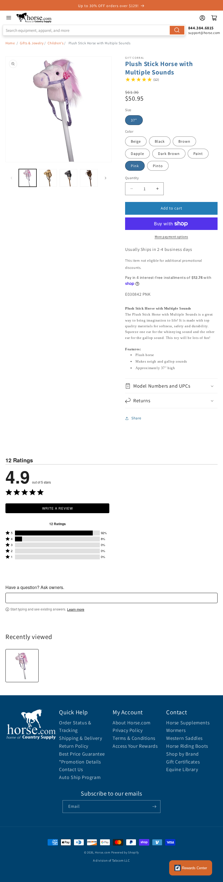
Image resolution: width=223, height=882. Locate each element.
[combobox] (94, 30)
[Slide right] (106, 178)
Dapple (137, 153)
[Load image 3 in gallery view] (68, 178)
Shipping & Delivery (80, 738)
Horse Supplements (187, 722)
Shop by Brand (182, 754)
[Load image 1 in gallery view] (27, 178)
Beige (136, 141)
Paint (198, 153)
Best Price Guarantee (82, 754)
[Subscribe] (154, 806)
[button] (171, 386)
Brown (184, 141)
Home (10, 43)
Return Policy (73, 746)
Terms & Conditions (134, 738)
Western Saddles (184, 738)
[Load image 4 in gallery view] (89, 178)
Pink (135, 165)
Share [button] (136, 418)
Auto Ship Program (80, 777)
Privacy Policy (128, 730)
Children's (55, 43)
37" (134, 120)
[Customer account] (202, 17)
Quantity (132, 178)
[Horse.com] (34, 17)
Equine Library (182, 769)
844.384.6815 (201, 27)
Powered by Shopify (125, 852)
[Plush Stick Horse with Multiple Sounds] (22, 665)
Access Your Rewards (135, 746)
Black (160, 141)
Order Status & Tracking (75, 726)
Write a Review (57, 508)
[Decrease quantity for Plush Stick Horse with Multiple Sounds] (131, 188)
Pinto (158, 165)
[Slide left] (11, 178)
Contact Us (71, 769)
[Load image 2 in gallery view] (48, 178)
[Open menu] (9, 17)
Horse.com (102, 852)
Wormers (175, 730)
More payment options (171, 237)
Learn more (75, 609)
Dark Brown (169, 153)
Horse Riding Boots (187, 746)
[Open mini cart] (214, 17)
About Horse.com (132, 722)
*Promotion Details (80, 762)
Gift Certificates (183, 762)
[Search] (177, 30)
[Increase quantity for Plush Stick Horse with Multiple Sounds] (157, 188)
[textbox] (111, 598)
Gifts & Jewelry (32, 43)
